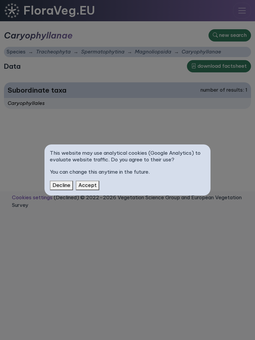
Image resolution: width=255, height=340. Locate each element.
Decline (61, 185)
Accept (87, 185)
